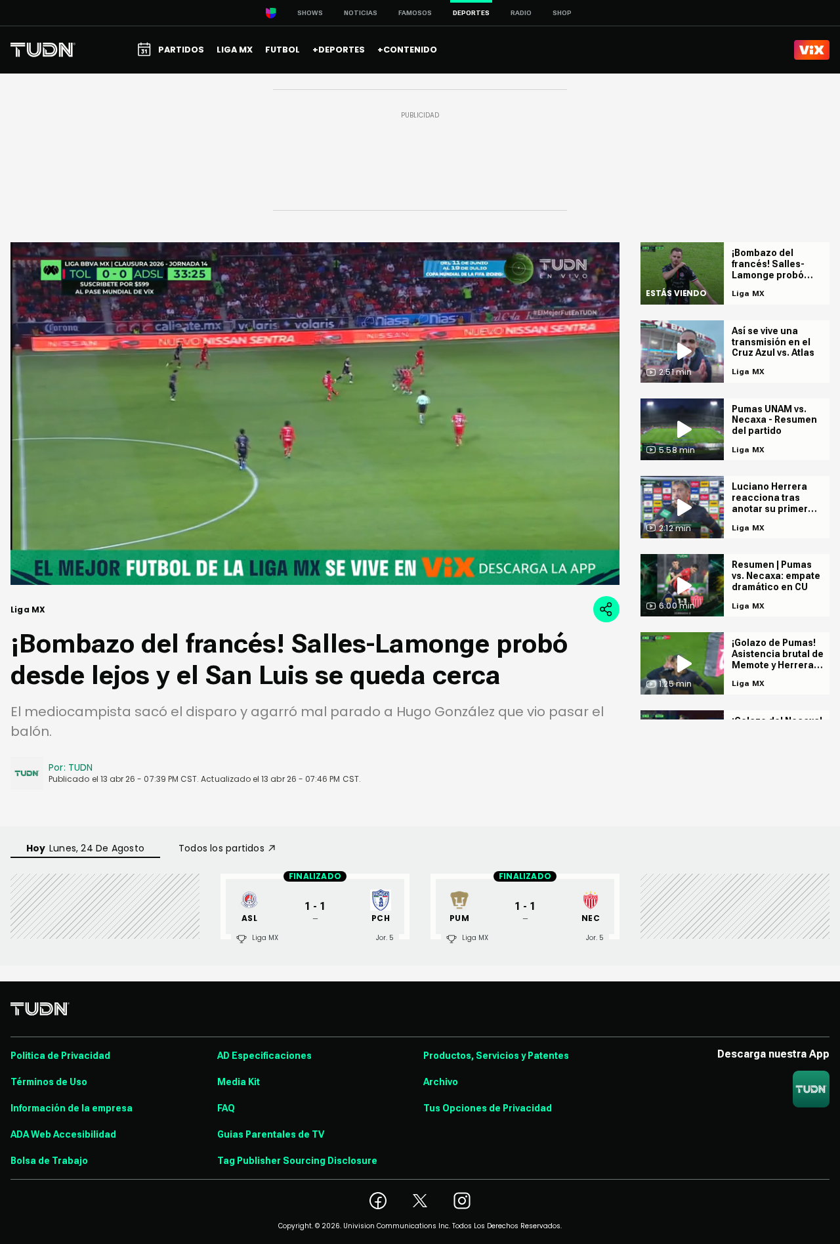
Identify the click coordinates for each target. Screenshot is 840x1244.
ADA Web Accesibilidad (63, 1134)
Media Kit (238, 1082)
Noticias (360, 12)
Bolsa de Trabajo (49, 1160)
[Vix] (812, 50)
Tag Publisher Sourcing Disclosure (297, 1160)
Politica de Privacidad (60, 1055)
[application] (315, 413)
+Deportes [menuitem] (338, 49)
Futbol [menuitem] (282, 49)
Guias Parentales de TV (270, 1134)
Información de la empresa (71, 1108)
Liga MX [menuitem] (235, 49)
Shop (562, 12)
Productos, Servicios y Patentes (496, 1055)
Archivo (440, 1082)
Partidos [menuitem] (181, 49)
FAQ (226, 1108)
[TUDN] (42, 50)
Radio (521, 12)
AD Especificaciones (264, 1055)
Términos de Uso (48, 1082)
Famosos (415, 12)
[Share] (606, 609)
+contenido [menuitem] (407, 49)
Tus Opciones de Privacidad (487, 1108)
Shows (310, 12)
